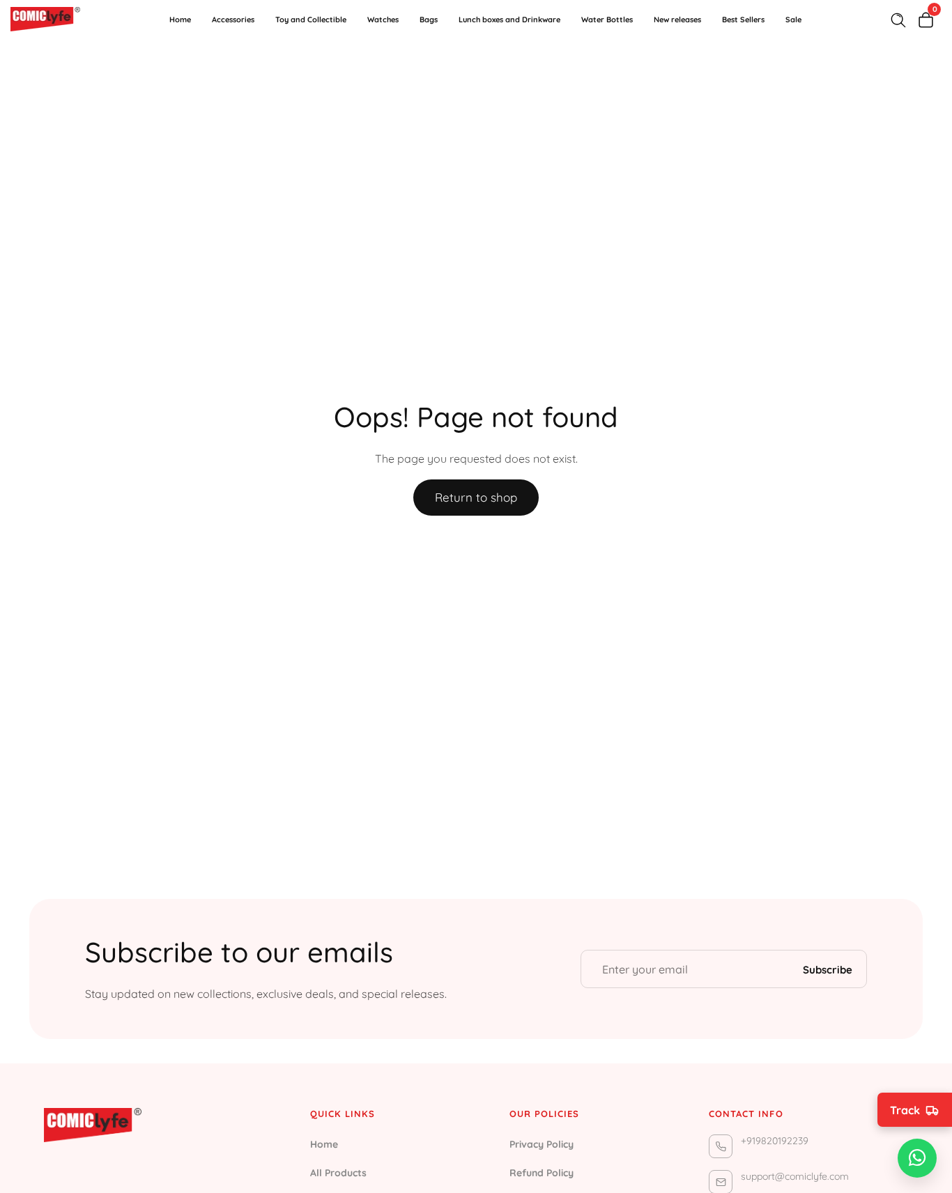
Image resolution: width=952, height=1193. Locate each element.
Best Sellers (743, 19)
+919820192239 (774, 1140)
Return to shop (476, 497)
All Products (338, 1173)
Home (180, 19)
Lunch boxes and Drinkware (509, 19)
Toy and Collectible (310, 19)
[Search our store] (901, 20)
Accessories (233, 19)
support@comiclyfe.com (795, 1176)
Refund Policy (541, 1173)
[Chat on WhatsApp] (917, 1158)
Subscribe (827, 969)
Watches (383, 19)
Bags (429, 19)
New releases (677, 19)
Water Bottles (607, 19)
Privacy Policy (541, 1144)
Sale (793, 19)
